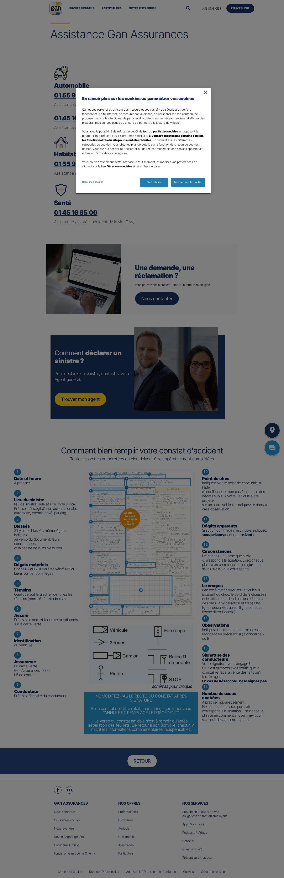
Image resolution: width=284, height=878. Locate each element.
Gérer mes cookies (92, 181)
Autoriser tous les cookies (188, 182)
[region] (143, 141)
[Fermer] (205, 92)
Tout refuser (154, 182)
